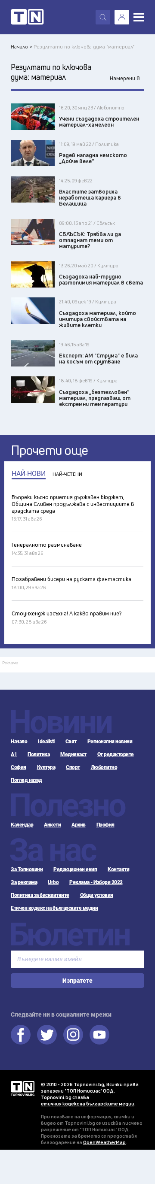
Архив (78, 825)
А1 (14, 754)
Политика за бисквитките (40, 895)
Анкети (52, 825)
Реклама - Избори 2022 (96, 882)
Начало (19, 742)
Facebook (21, 1035)
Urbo (53, 882)
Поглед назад (26, 780)
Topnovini (22, 1088)
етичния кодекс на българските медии (87, 1103)
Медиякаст (73, 754)
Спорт (73, 767)
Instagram (73, 1035)
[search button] (103, 17)
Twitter (47, 1035)
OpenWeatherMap (104, 1142)
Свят (71, 742)
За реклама (24, 882)
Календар (22, 825)
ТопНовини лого (27, 17)
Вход (122, 17)
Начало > (21, 46)
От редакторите (115, 754)
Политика (39, 754)
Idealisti (46, 742)
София (18, 767)
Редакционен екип (75, 869)
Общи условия (96, 895)
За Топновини (27, 869)
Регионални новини (110, 742)
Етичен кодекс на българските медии (54, 908)
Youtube (99, 1035)
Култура (46, 767)
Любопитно (104, 767)
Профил (105, 825)
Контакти (118, 869)
